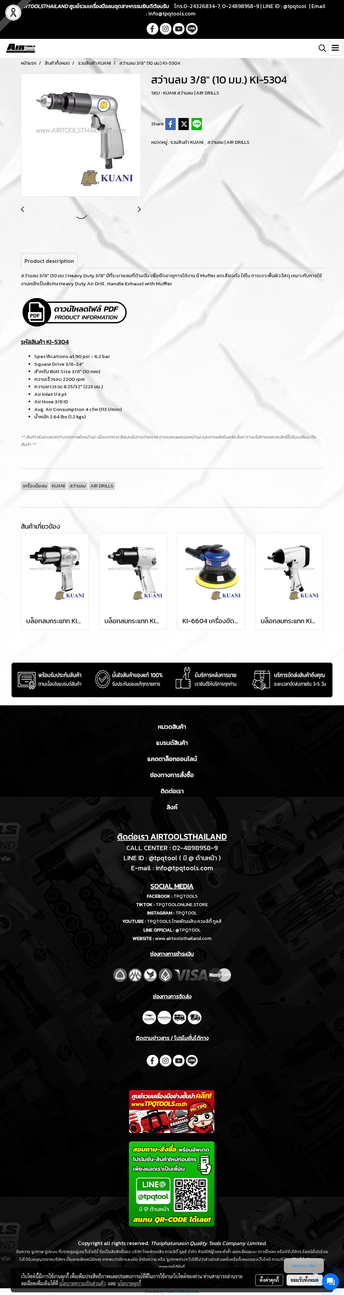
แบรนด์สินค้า (172, 742)
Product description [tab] (49, 261)
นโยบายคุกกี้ (129, 1283)
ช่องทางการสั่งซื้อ (172, 774)
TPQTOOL (186, 913)
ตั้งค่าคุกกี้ (269, 1280)
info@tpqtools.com (172, 13)
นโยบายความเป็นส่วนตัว (82, 1283)
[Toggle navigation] (335, 48)
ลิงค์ (172, 807)
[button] (320, 48)
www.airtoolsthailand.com (183, 938)
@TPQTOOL (188, 930)
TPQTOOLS (185, 896)
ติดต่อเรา (172, 791)
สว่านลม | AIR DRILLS (228, 142)
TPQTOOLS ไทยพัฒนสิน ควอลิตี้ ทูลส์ (184, 921)
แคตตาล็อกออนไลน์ (172, 758)
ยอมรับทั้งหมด (305, 1280)
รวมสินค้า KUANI (187, 142)
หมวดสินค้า (172, 726)
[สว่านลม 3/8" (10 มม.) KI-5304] (81, 135)
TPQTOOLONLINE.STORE (182, 904)
